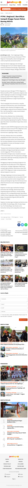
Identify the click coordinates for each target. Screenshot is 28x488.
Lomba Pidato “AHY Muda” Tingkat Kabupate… (15, 394)
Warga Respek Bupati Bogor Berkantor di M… (14, 421)
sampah (2, 219)
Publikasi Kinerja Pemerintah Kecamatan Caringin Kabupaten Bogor (21, 255)
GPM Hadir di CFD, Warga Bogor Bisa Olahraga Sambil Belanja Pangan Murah (7, 255)
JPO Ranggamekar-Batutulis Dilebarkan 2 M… (16, 355)
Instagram (8, 476)
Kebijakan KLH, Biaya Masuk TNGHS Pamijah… (16, 433)
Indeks (7, 459)
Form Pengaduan (7, 468)
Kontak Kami (20, 466)
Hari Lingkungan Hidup (5, 217)
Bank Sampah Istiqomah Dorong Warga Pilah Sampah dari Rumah (21, 285)
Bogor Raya (9, 343)
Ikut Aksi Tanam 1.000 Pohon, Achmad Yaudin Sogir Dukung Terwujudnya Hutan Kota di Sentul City (14, 84)
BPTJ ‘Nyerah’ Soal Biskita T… (15, 439)
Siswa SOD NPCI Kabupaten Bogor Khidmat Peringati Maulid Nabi (19, 270)
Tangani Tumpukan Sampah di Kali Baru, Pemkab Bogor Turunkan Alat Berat (12, 76)
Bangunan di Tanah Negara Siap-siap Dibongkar (14, 80)
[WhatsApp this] (25, 224)
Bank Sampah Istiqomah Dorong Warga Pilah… (13, 344)
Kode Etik (20, 459)
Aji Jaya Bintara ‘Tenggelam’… (15, 445)
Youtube (21, 476)
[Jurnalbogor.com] (14, 2)
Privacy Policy (7, 464)
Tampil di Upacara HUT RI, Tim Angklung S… (12, 383)
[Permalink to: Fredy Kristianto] (2, 24)
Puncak (21, 217)
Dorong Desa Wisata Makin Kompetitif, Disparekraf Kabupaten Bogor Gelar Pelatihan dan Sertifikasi (7, 286)
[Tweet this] (22, 224)
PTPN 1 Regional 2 (15, 217)
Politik (16, 443)
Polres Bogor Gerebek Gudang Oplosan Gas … (15, 427)
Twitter (21, 474)
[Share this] (18, 224)
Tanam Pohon (8, 219)
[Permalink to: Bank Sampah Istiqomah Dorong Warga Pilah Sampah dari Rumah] (14, 334)
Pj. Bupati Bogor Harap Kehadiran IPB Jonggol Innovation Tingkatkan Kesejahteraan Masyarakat (7, 232)
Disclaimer (20, 464)
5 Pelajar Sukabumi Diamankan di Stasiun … (14, 349)
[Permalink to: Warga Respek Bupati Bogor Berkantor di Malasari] (14, 410)
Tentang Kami (7, 466)
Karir (7, 461)
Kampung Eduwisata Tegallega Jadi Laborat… (15, 388)
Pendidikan (15, 382)
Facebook (8, 474)
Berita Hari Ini (4, 343)
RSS (14, 479)
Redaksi (21, 461)
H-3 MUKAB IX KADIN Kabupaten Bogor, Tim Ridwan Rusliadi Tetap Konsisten (6, 270)
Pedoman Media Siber (20, 468)
